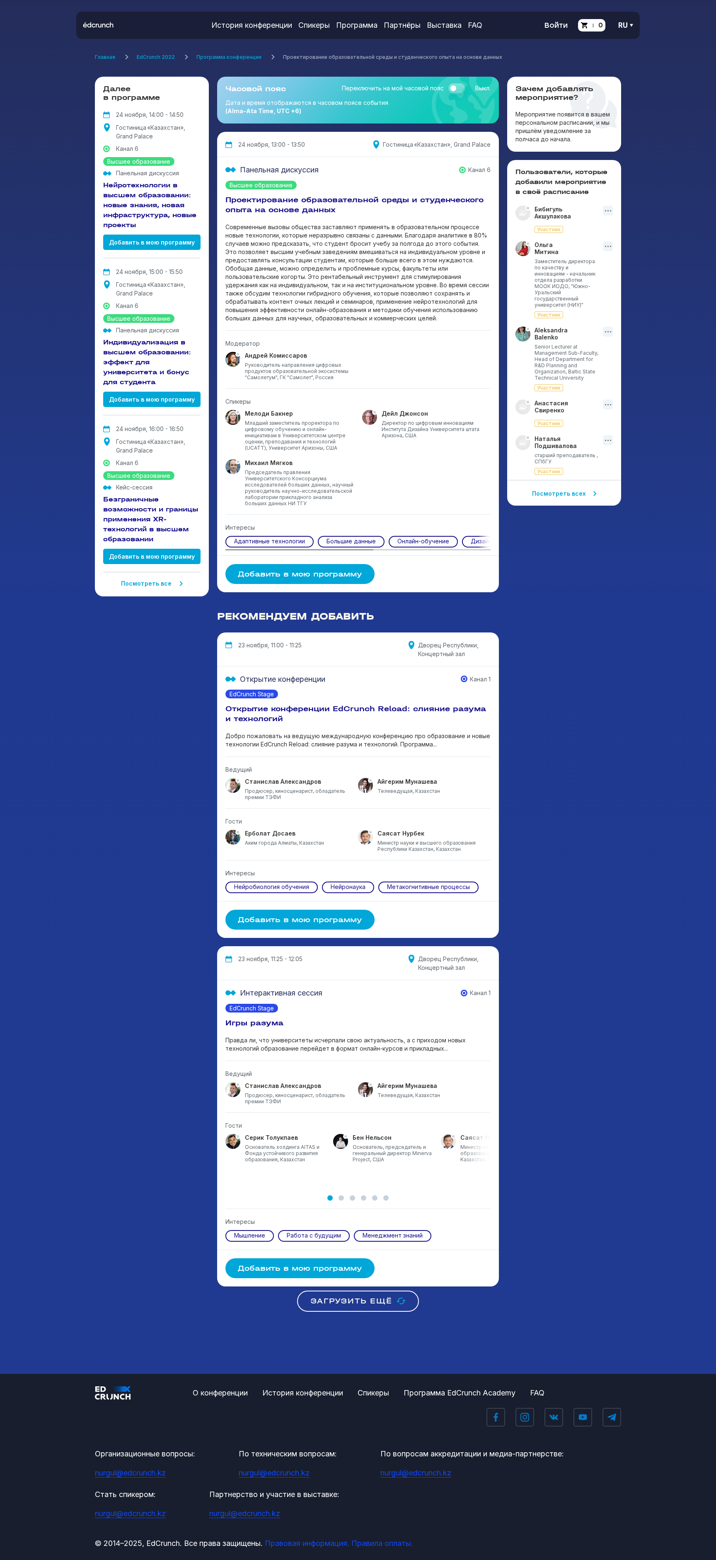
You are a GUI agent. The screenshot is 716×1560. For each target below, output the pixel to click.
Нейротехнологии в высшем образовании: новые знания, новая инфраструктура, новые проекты (149, 205)
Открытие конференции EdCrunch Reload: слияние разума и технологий (355, 713)
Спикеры (314, 25)
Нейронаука (348, 886)
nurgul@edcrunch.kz (130, 1472)
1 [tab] (330, 1198)
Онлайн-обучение (423, 541)
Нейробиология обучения (271, 886)
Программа (356, 25)
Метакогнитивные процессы (428, 886)
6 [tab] (386, 1198)
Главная (105, 57)
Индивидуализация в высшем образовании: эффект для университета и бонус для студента (147, 362)
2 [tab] (341, 1198)
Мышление (249, 1235)
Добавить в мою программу (152, 242)
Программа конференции (228, 57)
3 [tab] (352, 1198)
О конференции (220, 1392)
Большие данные (351, 541)
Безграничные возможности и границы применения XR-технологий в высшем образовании (150, 519)
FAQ (475, 25)
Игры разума (254, 1022)
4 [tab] (363, 1198)
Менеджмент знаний (393, 1235)
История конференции (251, 25)
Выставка (444, 25)
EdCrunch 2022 (156, 57)
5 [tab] (374, 1198)
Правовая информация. (307, 1543)
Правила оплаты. (382, 1543)
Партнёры (402, 25)
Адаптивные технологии (269, 541)
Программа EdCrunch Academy (459, 1392)
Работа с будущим (314, 1235)
